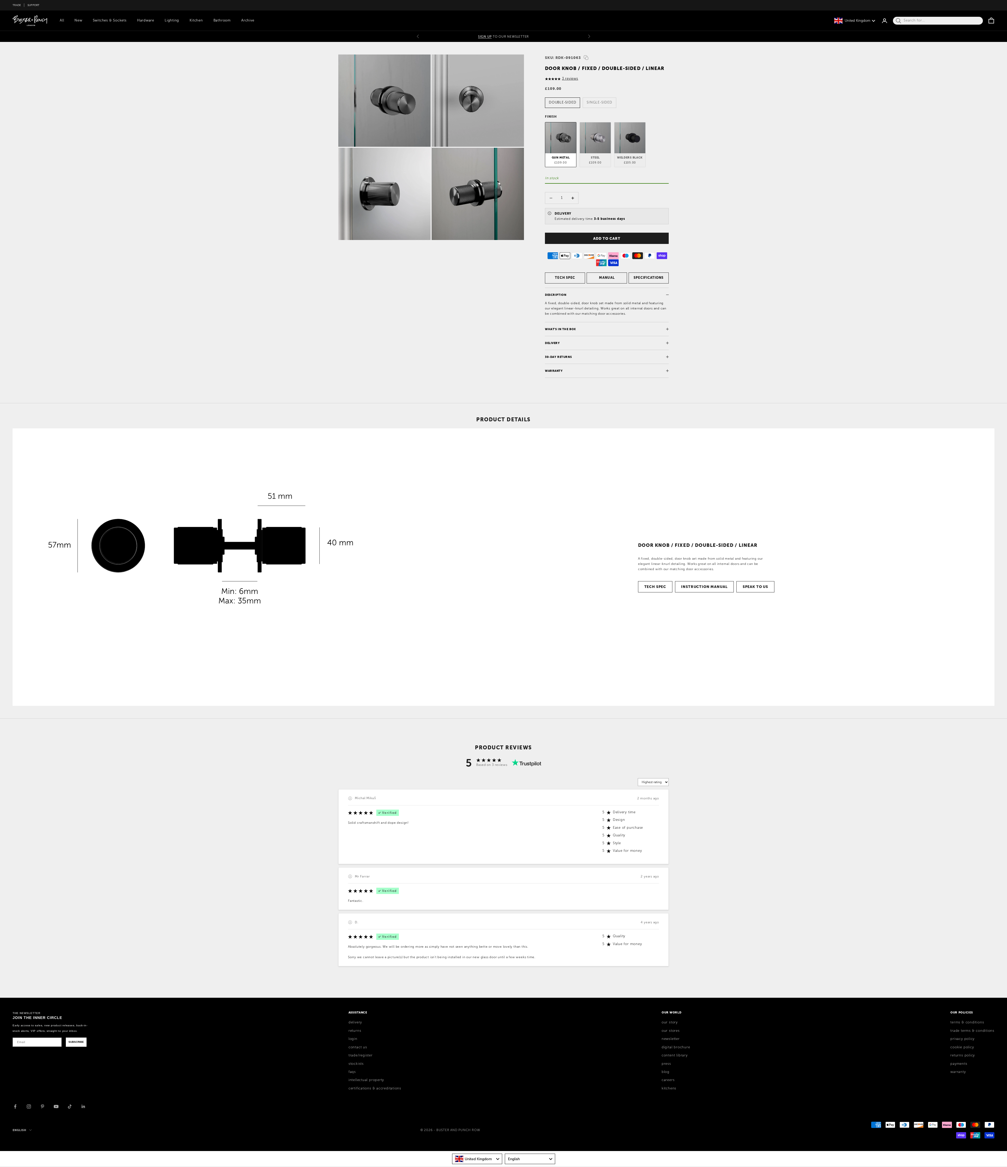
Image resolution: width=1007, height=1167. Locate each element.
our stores (671, 1031)
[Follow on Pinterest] (42, 1106)
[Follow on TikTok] (69, 1106)
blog (665, 1072)
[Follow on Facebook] (15, 1106)
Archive (247, 20)
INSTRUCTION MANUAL (704, 587)
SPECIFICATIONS (648, 278)
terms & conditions (967, 1022)
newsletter (671, 1039)
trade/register (361, 1055)
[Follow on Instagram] (28, 1106)
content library (675, 1055)
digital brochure (676, 1047)
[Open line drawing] (209, 567)
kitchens (669, 1088)
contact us (358, 1047)
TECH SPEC (565, 278)
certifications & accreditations (375, 1088)
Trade (17, 5)
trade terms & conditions (972, 1031)
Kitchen (196, 20)
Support (34, 5)
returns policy (962, 1055)
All (62, 20)
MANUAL (607, 278)
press (666, 1064)
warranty (958, 1072)
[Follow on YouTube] (56, 1106)
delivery (355, 1022)
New (78, 20)
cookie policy (962, 1047)
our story (670, 1022)
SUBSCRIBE (76, 1041)
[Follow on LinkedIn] (83, 1106)
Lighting (172, 20)
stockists (356, 1064)
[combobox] (477, 1159)
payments (958, 1064)
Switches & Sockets (110, 20)
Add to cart (606, 238)
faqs (352, 1072)
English (19, 1130)
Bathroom (222, 20)
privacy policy (962, 1039)
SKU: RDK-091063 (563, 58)
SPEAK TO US (755, 587)
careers (668, 1080)
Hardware (145, 20)
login (353, 1039)
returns (355, 1031)
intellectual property (366, 1080)
